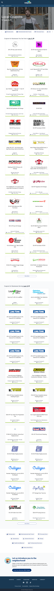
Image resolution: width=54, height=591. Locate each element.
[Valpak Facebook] (23, 582)
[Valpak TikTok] (30, 582)
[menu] (2, 2)
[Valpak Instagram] (27, 582)
